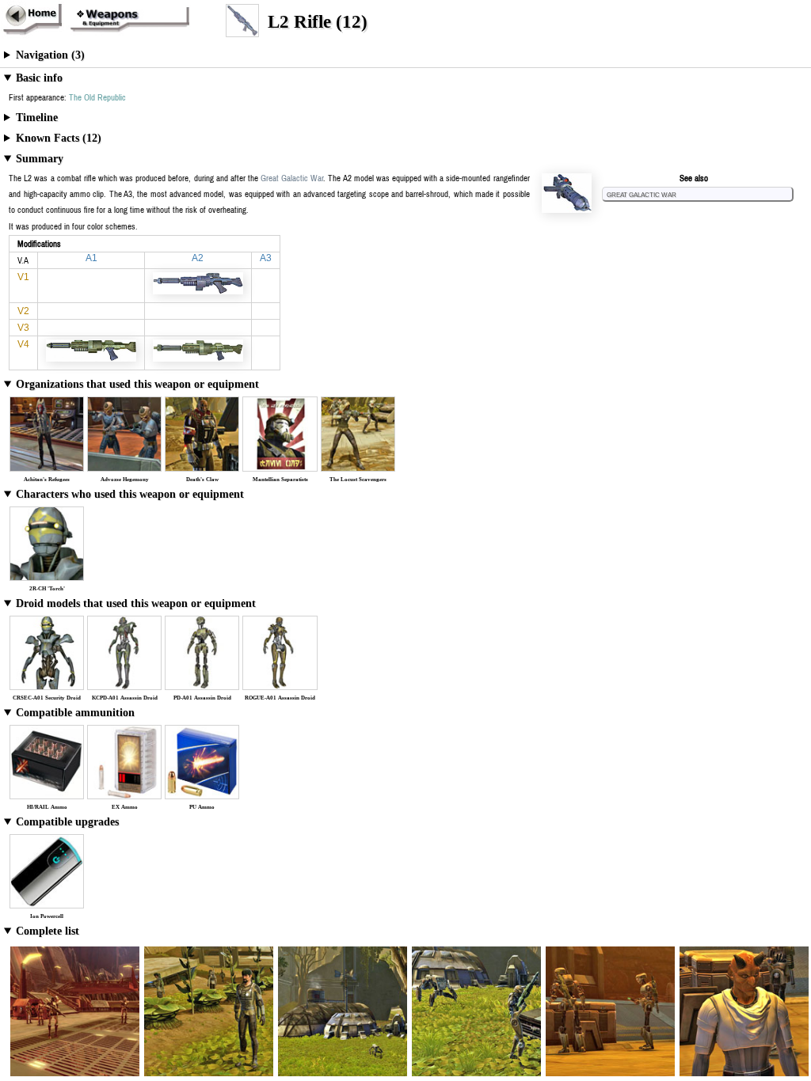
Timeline (37, 117)
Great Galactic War (641, 194)
